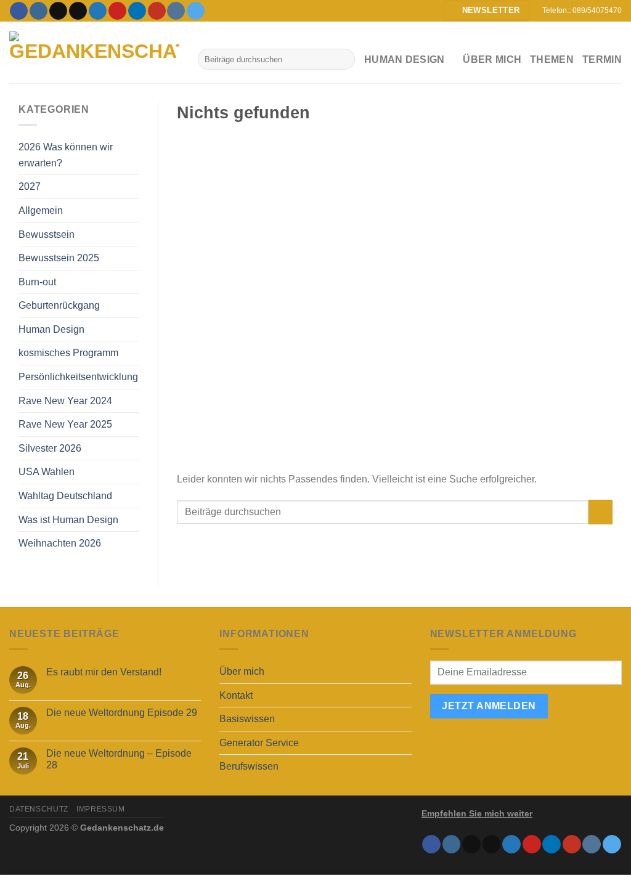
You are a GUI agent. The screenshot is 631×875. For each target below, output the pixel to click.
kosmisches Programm (68, 353)
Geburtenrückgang (59, 305)
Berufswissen (249, 766)
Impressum (100, 809)
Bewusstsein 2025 (58, 258)
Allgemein (40, 210)
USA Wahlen (46, 471)
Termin (602, 59)
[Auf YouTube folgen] (157, 11)
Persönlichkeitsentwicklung (78, 377)
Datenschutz (38, 809)
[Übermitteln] (343, 59)
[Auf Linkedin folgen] (137, 11)
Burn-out (37, 282)
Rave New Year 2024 (65, 401)
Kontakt (236, 695)
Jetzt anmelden (489, 706)
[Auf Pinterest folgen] (117, 11)
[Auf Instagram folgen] (38, 11)
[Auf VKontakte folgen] (176, 11)
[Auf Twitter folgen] (98, 11)
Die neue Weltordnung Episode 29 (121, 712)
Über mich (492, 59)
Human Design (51, 329)
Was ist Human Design (68, 520)
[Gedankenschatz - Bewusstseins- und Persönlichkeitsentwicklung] (94, 52)
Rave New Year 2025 (65, 424)
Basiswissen (247, 719)
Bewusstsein (46, 234)
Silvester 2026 (49, 448)
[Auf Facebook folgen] (19, 11)
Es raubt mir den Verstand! (103, 672)
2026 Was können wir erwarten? (65, 155)
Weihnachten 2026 (59, 543)
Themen (552, 59)
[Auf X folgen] (78, 11)
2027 (29, 186)
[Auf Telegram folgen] (196, 11)
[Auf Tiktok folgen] (58, 11)
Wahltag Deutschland (65, 495)
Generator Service (259, 743)
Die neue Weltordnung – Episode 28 (119, 759)
